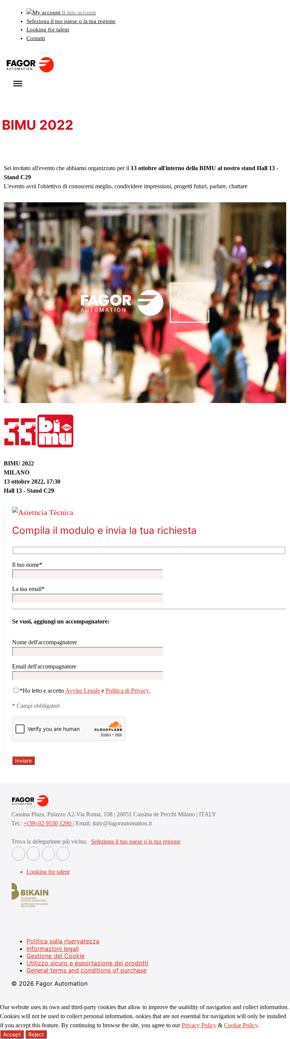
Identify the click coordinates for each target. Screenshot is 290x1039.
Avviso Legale (82, 690)
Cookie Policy (241, 1025)
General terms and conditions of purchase (86, 970)
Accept (12, 1034)
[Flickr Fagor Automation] (18, 854)
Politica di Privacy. (128, 690)
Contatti (35, 38)
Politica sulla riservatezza (62, 941)
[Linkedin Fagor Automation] (33, 854)
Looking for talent (47, 29)
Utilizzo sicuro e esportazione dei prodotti (87, 963)
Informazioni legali (52, 948)
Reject (36, 1034)
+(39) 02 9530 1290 (48, 823)
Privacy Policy (199, 1025)
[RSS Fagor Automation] (63, 854)
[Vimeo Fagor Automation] (48, 854)
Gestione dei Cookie (55, 956)
